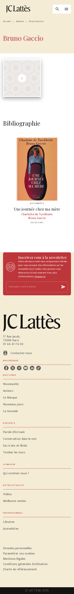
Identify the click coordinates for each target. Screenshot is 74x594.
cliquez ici (40, 276)
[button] (37, 384)
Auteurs (20, 21)
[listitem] (6, 368)
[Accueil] (19, 9)
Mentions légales (14, 558)
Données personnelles (17, 548)
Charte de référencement (20, 569)
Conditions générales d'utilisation (25, 564)
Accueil (7, 21)
